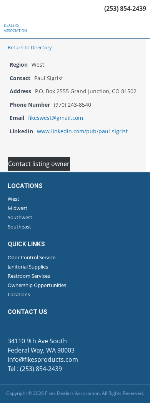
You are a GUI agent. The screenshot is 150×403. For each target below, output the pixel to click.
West (13, 198)
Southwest (20, 217)
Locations (19, 294)
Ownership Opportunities (37, 285)
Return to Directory (30, 47)
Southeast (19, 226)
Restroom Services (29, 275)
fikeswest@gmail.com (55, 117)
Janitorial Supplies (28, 266)
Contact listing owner (39, 164)
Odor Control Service (31, 257)
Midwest (17, 208)
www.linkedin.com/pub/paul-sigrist (82, 131)
